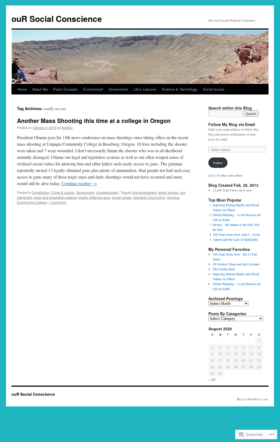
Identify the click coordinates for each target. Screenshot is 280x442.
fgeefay (67, 127)
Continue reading (79, 183)
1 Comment (57, 202)
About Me (40, 89)
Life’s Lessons (144, 89)
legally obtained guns (94, 197)
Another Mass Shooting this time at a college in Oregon (94, 120)
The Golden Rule (224, 269)
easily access (168, 192)
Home (22, 89)
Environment (93, 89)
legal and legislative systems (55, 197)
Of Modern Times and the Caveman (236, 264)
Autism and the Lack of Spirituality (235, 239)
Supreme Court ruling (149, 197)
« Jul (211, 379)
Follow (218, 162)
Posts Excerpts (65, 89)
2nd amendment (144, 192)
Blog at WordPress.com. (253, 399)
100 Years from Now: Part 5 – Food (236, 234)
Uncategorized (107, 192)
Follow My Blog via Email (231, 124)
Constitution (40, 192)
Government (118, 89)
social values (122, 197)
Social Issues (213, 89)
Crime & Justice (62, 192)
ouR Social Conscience (56, 18)
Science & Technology (179, 89)
